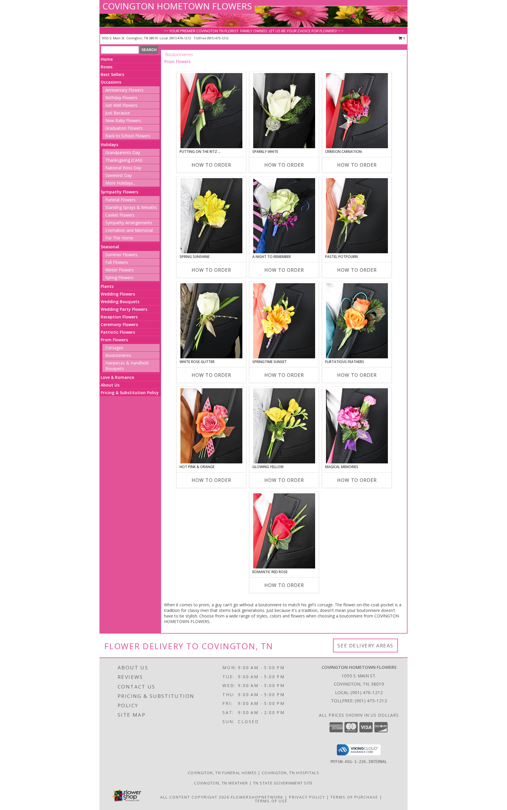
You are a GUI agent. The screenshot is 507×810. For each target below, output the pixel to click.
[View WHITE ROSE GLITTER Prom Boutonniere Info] (211, 320)
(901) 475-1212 (218, 38)
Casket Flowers (119, 215)
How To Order (211, 165)
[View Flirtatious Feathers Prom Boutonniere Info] (357, 320)
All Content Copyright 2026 (194, 797)
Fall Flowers (116, 262)
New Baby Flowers (123, 120)
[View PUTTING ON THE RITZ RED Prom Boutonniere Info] (211, 110)
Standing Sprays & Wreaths (131, 207)
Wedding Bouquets (120, 301)
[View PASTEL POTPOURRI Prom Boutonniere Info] (357, 215)
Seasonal (110, 246)
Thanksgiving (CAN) (123, 160)
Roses (106, 67)
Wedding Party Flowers (124, 309)
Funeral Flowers (120, 200)
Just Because (117, 113)
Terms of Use (271, 801)
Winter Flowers (119, 270)
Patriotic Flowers (118, 332)
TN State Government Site (283, 783)
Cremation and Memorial (129, 230)
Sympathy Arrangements (128, 222)
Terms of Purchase (354, 797)
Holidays (109, 144)
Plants (107, 286)
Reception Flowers (119, 317)
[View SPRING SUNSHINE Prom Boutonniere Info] (211, 215)
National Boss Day (123, 168)
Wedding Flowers (118, 294)
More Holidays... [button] (120, 183)
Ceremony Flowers (119, 324)
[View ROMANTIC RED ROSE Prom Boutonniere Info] (284, 530)
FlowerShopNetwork (257, 797)
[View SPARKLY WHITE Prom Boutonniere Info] (284, 110)
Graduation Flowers (124, 128)
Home (107, 59)
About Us (110, 385)
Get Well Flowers (121, 105)
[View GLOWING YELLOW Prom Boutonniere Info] (284, 425)
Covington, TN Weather (221, 783)
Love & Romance (117, 377)
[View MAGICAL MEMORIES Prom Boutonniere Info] (357, 425)
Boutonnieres (118, 355)
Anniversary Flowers (124, 90)
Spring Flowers (119, 277)
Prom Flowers (114, 339)
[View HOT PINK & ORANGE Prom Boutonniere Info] (211, 425)
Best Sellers (112, 74)
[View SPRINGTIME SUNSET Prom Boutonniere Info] (284, 320)
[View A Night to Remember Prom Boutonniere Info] (284, 215)
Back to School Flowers (127, 136)
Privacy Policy (307, 797)
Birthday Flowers (121, 97)
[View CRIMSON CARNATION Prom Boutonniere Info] (357, 110)
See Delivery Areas (365, 645)
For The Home (119, 238)
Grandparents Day (122, 152)
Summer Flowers (121, 254)
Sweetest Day (118, 175)
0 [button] (403, 38)
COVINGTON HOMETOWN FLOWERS (177, 6)
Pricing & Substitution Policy (130, 392)
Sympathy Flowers (119, 192)
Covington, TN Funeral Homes (222, 772)
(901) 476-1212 (181, 38)
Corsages (114, 347)
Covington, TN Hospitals (290, 772)
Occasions (111, 82)
